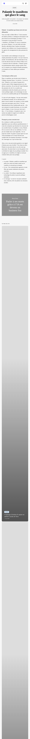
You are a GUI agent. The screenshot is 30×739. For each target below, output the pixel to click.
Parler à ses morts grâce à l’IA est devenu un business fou (15, 205)
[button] (26, 3)
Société (14, 7)
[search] (23, 3)
